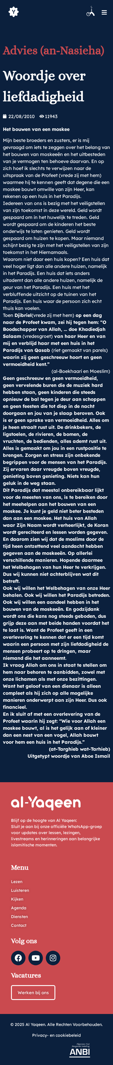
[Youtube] (35, 958)
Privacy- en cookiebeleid (56, 1035)
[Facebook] (18, 958)
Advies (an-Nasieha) (53, 50)
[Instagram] (53, 958)
